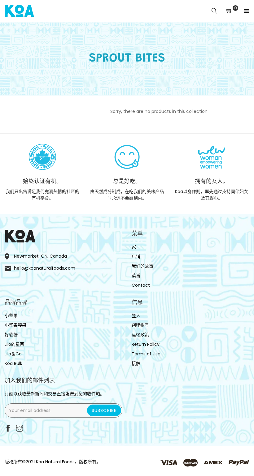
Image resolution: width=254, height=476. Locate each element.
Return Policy (146, 344)
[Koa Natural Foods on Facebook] (8, 429)
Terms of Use (146, 354)
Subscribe (104, 410)
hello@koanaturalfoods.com (44, 268)
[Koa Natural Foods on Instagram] (19, 429)
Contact (141, 285)
